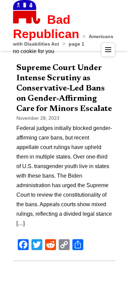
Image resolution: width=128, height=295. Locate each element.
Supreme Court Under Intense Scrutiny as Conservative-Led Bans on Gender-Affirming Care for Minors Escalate (64, 88)
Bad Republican (46, 27)
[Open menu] (108, 50)
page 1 (76, 44)
